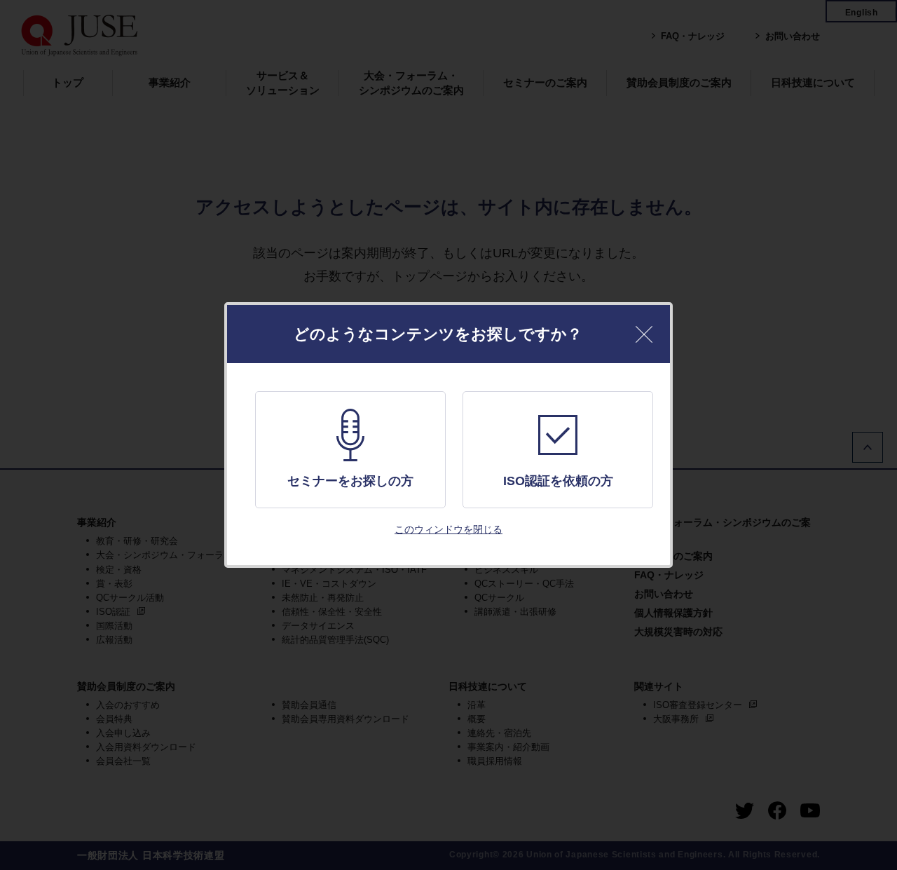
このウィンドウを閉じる (448, 529)
